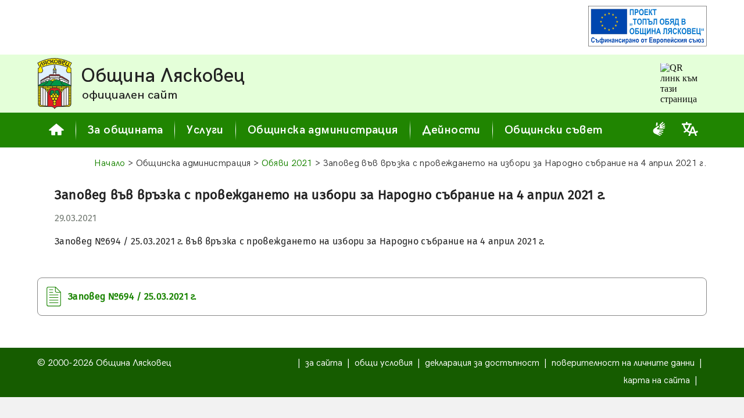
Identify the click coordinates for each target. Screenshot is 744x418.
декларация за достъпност (482, 363)
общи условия (384, 363)
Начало (110, 163)
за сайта (323, 363)
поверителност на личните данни (623, 363)
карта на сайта (657, 380)
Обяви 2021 (287, 163)
